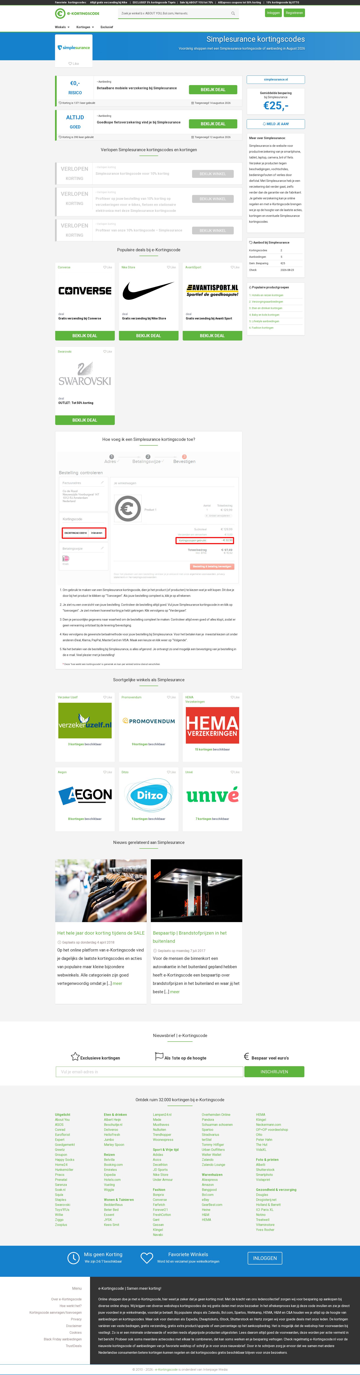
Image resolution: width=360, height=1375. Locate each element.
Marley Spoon (114, 1145)
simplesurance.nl (276, 79)
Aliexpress (210, 1180)
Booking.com (113, 1165)
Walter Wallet (211, 1155)
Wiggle (109, 1190)
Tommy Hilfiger (213, 1145)
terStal (206, 1140)
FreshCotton (162, 1215)
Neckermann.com (268, 1125)
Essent (109, 1215)
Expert (59, 1140)
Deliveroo (111, 1130)
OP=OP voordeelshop (272, 1130)
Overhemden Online (216, 1115)
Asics (157, 1160)
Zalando (208, 1160)
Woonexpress (163, 1140)
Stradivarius (210, 1135)
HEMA (206, 1220)
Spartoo (207, 1130)
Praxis (59, 1175)
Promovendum (131, 697)
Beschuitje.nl (113, 1125)
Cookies (76, 1333)
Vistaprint (263, 1180)
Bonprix (158, 1195)
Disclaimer (74, 1326)
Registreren (294, 13)
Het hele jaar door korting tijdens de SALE (101, 933)
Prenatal (61, 1180)
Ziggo (59, 1220)
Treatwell (262, 1220)
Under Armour (163, 1180)
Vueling (109, 1185)
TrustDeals (74, 1346)
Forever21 (160, 1210)
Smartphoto (264, 1175)
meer (117, 983)
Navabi (158, 1235)
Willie (59, 1215)
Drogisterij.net (266, 1200)
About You (62, 1120)
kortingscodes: (77, 2)
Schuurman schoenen (217, 1125)
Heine (206, 1210)
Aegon (62, 772)
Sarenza (61, 1185)
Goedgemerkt (65, 1145)
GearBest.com (212, 1205)
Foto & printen (267, 1160)
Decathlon (160, 1165)
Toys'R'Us (62, 1210)
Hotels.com (112, 1180)
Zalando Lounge (213, 1165)
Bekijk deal (84, 335)
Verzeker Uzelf (68, 697)
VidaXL (261, 1150)
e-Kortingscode (166, 1369)
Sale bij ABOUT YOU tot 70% (196, 2)
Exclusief (107, 27)
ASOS (59, 1125)
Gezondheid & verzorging (276, 1190)
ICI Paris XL (265, 1210)
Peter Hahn (264, 1140)
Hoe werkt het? (71, 1306)
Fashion (159, 1190)
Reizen (109, 1155)
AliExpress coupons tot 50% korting (239, 2)
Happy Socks (64, 1160)
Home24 (61, 1165)
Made (157, 1120)
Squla (59, 1195)
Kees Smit (111, 1225)
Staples (60, 1200)
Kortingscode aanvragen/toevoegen (55, 1313)
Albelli (260, 1165)
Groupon (61, 1155)
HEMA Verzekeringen (195, 699)
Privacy (76, 1319)
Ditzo (125, 772)
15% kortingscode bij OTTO (282, 2)
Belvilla (109, 1160)
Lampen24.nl (162, 1115)
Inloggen (273, 13)
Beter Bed (111, 1210)
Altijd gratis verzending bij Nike (108, 2)
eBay (205, 1200)
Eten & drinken (115, 1115)
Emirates (110, 1170)
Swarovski (64, 351)
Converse (64, 267)
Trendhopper (162, 1135)
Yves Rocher (265, 1230)
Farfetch (159, 1205)
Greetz (60, 1150)
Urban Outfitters (213, 1150)
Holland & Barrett (268, 1205)
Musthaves (161, 1125)
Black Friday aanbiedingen (63, 1339)
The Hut (261, 1145)
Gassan (158, 1225)
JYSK (108, 1220)
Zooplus (61, 1225)
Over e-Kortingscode (66, 1299)
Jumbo (109, 1140)
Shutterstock (265, 1170)
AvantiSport (193, 267)
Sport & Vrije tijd (166, 1150)
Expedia (110, 1175)
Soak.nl (60, 1190)
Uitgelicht (62, 1115)
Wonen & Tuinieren (119, 1200)
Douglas (262, 1195)
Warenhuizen (212, 1175)
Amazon (208, 1185)
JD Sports (160, 1170)
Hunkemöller (64, 1170)
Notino (261, 1215)
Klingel (158, 1230)
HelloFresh (112, 1135)
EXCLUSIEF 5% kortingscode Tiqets (154, 2)
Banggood (209, 1190)
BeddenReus (113, 1205)
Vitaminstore (265, 1225)
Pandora (208, 1120)
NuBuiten (159, 1130)
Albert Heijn (112, 1120)
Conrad (60, 1130)
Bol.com (208, 1195)
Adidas (158, 1155)
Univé (189, 772)
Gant (156, 1220)
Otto (259, 1135)
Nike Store (128, 267)
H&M (205, 1215)
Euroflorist (62, 1135)
